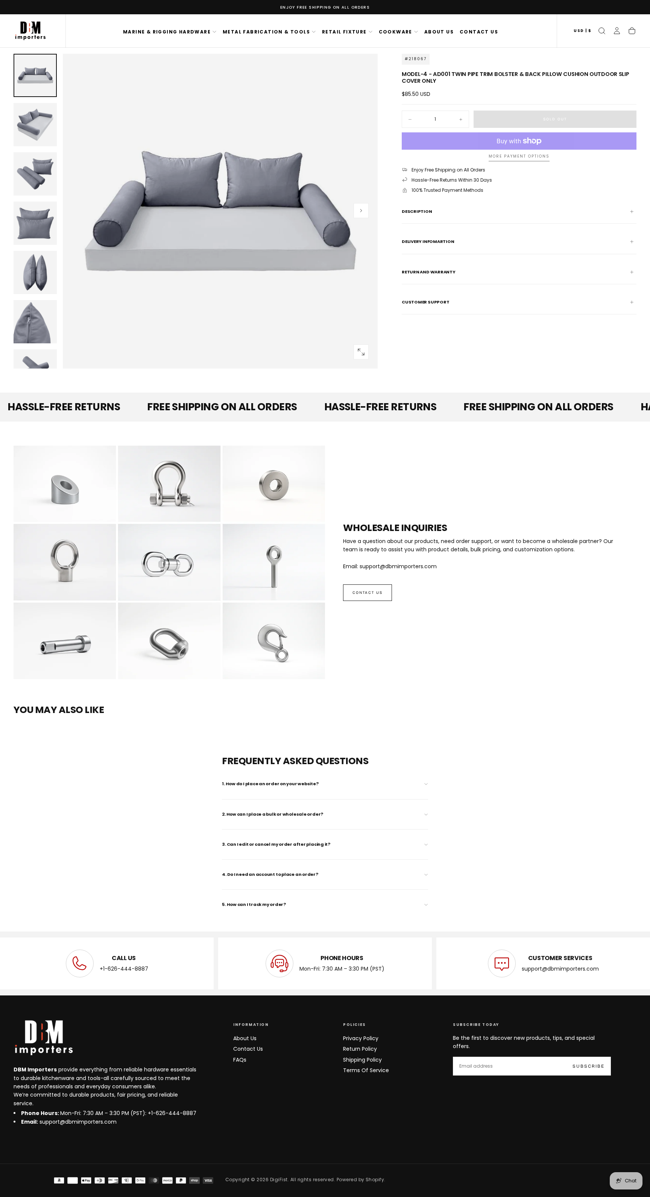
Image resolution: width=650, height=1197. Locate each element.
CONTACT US (479, 32)
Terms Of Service (366, 1070)
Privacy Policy (360, 1038)
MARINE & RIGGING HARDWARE (167, 32)
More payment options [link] (519, 156)
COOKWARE (395, 32)
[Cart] (631, 31)
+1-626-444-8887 (124, 968)
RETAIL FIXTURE (344, 32)
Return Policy (360, 1049)
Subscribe (588, 1066)
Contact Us (248, 1049)
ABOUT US (439, 32)
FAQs (239, 1059)
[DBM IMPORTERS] (44, 1037)
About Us (245, 1038)
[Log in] (616, 31)
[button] (582, 31)
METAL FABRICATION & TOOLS (266, 32)
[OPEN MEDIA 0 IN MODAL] (361, 352)
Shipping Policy (362, 1059)
